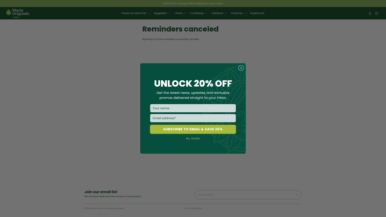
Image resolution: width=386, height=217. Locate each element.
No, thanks (193, 138)
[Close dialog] (241, 68)
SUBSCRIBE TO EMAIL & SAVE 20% (193, 129)
